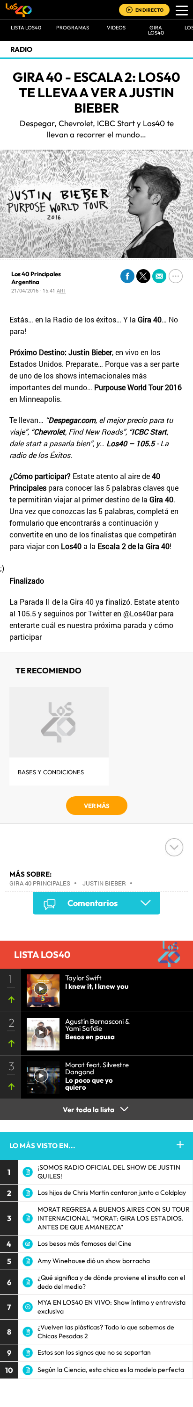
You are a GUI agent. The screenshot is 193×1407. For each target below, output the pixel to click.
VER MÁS (97, 805)
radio (21, 49)
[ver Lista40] (40, 1031)
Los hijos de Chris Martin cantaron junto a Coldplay (111, 1192)
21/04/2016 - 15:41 (38, 290)
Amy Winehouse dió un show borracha (93, 1261)
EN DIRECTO (149, 10)
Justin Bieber (104, 883)
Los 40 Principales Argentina (36, 278)
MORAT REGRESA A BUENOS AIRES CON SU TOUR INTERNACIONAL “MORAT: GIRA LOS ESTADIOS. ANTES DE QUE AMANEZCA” (113, 1218)
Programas (72, 27)
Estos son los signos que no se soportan (94, 1352)
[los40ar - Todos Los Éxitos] (19, 10)
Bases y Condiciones (51, 772)
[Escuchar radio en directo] (129, 10)
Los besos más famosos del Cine (84, 1243)
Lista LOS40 (26, 27)
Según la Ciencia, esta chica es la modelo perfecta (110, 1369)
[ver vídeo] (40, 988)
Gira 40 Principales (39, 883)
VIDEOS (116, 27)
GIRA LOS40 (156, 30)
